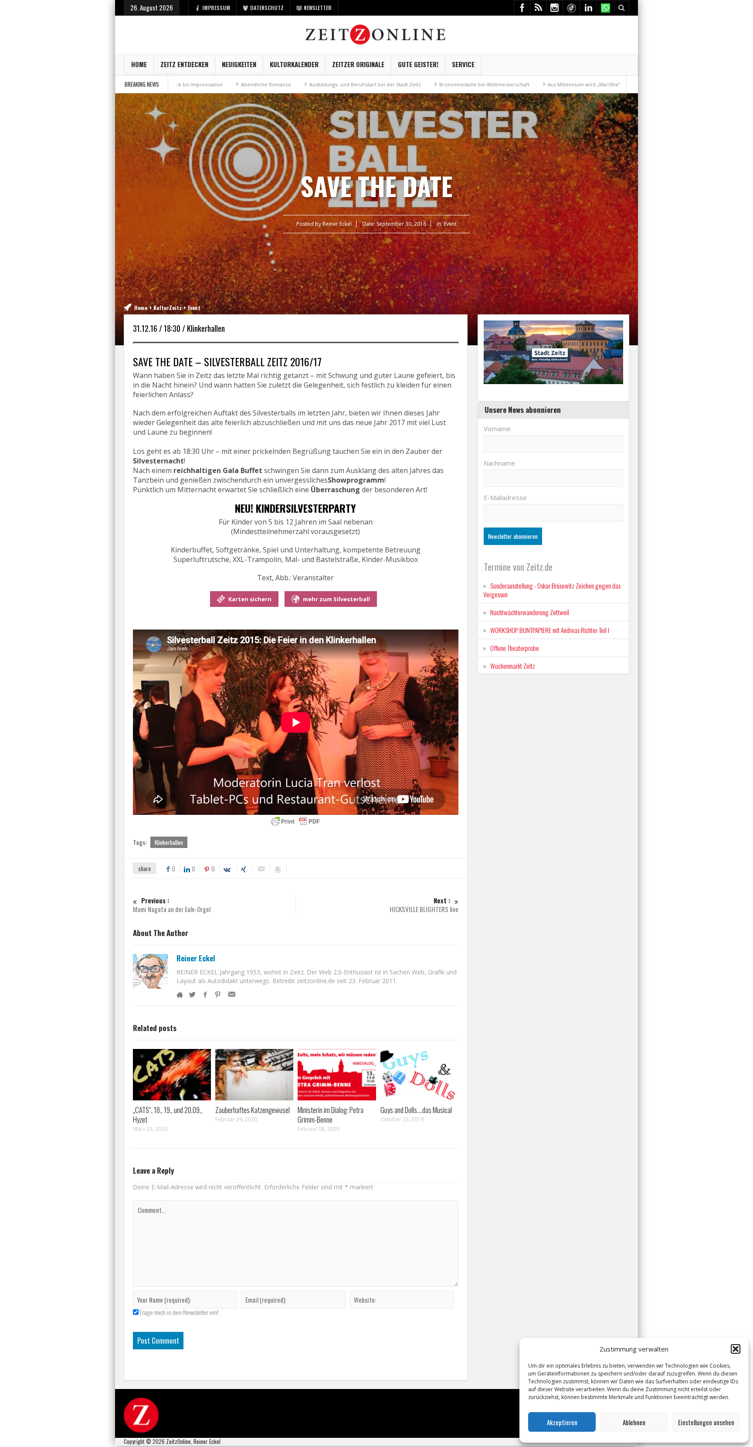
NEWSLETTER (318, 7)
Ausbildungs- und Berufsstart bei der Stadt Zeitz (297, 84)
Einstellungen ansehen (706, 1422)
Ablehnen (634, 1422)
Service (463, 64)
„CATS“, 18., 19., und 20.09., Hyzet (167, 1114)
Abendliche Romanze (198, 84)
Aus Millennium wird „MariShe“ (516, 84)
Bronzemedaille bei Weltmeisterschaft (416, 84)
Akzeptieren (562, 1422)
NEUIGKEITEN (239, 64)
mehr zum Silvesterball (336, 599)
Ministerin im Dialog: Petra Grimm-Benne (330, 1114)
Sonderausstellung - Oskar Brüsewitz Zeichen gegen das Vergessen (552, 590)
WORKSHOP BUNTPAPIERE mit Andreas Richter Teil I (549, 630)
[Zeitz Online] (376, 34)
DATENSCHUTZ (267, 7)
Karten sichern (249, 599)
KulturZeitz (167, 307)
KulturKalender (294, 64)
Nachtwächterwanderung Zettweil (529, 612)
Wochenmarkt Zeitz (512, 666)
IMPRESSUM (216, 7)
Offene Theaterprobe (514, 648)
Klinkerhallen (169, 842)
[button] (735, 1349)
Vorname (497, 428)
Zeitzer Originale (358, 64)
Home (139, 64)
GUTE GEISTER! (418, 64)
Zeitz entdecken (184, 64)
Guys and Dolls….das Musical (416, 1109)
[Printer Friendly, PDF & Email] (295, 821)
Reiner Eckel (195, 958)
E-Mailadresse (505, 497)
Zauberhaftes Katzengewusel (252, 1109)
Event (450, 224)
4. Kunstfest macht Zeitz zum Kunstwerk (617, 84)
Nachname (499, 463)
